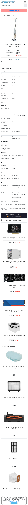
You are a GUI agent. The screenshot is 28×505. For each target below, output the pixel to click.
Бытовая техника (15, 14)
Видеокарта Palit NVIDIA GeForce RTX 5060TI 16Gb (14, 286)
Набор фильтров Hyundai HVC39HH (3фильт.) (14, 397)
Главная (3, 14)
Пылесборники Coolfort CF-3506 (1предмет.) (14, 489)
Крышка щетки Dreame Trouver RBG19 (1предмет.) (14, 428)
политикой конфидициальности (17, 501)
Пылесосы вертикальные (7, 15)
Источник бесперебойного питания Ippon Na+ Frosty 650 (14, 262)
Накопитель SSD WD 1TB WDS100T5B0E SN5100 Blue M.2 (14, 311)
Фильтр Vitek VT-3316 (14, 458)
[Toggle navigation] (25, 2)
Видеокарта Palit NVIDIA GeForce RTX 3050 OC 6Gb (14, 237)
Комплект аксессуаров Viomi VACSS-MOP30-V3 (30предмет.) (14, 367)
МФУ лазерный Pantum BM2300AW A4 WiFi (14, 335)
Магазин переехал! (14, 10)
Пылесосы (23, 14)
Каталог (8, 14)
